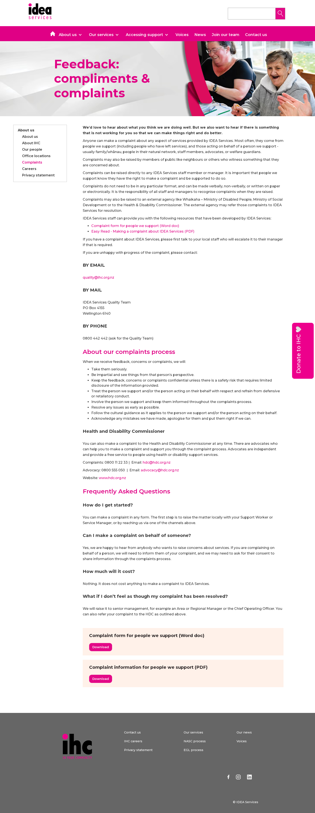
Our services (101, 34)
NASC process (195, 741)
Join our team (225, 34)
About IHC (31, 143)
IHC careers (133, 741)
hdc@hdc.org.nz (157, 462)
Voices (182, 34)
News (200, 34)
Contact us (256, 34)
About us (68, 34)
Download (100, 647)
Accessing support (144, 34)
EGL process (193, 750)
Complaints (32, 162)
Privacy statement (38, 175)
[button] (72, 34)
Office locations (36, 156)
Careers (29, 169)
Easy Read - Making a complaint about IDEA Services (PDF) (142, 231)
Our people (32, 149)
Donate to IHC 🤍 (298, 350)
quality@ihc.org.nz (98, 277)
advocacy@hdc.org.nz (160, 470)
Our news (244, 732)
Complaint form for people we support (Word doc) (135, 226)
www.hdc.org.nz (112, 478)
